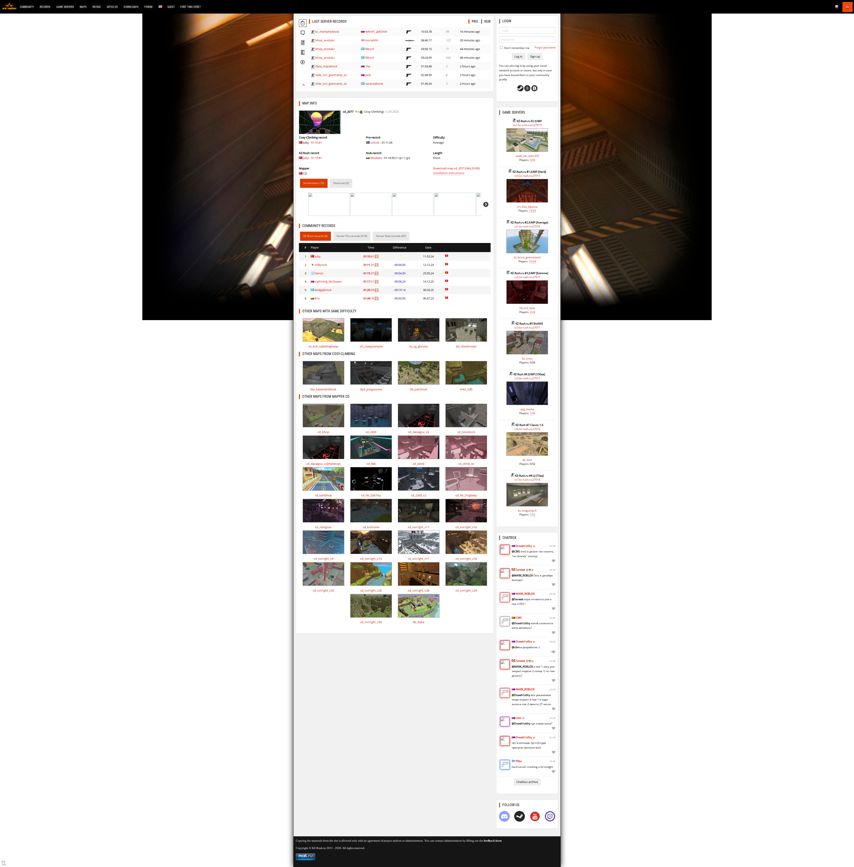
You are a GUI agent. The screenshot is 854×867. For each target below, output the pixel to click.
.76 (369, 298)
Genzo (319, 273)
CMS (519, 618)
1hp (367, 66)
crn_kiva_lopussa (527, 207)
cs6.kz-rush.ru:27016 (527, 429)
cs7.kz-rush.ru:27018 (527, 480)
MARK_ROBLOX (525, 594)
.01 (369, 281)
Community (27, 6)
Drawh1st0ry (524, 546)
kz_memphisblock (327, 32)
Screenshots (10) (313, 183)
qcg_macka (527, 409)
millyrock (321, 265)
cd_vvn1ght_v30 (371, 622)
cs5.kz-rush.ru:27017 (527, 378)
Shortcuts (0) (341, 183)
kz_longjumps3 (527, 510)
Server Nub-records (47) (391, 236)
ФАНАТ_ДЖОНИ (376, 32)
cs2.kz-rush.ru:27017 (527, 277)
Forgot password (545, 47)
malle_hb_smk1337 (527, 156)
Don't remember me (517, 48)
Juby (306, 158)
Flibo (519, 761)
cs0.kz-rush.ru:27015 (527, 176)
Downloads (131, 6)
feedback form (493, 840)
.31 (369, 265)
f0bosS (369, 49)
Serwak (520, 570)
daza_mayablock (326, 66)
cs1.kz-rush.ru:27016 (527, 226)
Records (45, 6)
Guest (171, 6)
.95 (369, 290)
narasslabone (374, 84)
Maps (83, 6)
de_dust (527, 460)
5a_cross (527, 358)
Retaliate (376, 158)
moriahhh (371, 40)
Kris (317, 298)
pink (368, 75)
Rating (97, 6)
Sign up (535, 56)
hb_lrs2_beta (527, 308)
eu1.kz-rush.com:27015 (527, 125)
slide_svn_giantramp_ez (331, 75)
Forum (148, 6)
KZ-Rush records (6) (315, 236)
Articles (112, 6)
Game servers (65, 6)
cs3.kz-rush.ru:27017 (527, 327)
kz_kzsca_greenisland (527, 257)
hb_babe (418, 622)
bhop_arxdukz (324, 40)
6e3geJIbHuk (323, 290)
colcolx (374, 142)
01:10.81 (316, 142)
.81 (369, 256)
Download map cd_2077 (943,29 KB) (456, 168)
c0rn (519, 718)
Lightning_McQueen (328, 281)
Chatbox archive (527, 782)
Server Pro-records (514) (351, 236)
